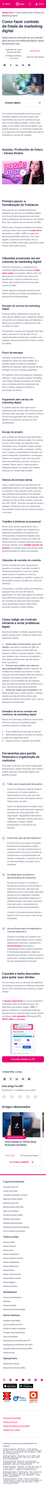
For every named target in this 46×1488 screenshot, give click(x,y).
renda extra (35, 230)
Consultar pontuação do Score (15, 1195)
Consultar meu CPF (10, 1187)
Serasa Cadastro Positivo (13, 1258)
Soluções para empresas (12, 1223)
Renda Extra (8, 12)
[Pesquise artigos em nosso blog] (30, 4)
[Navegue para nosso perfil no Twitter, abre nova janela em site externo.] (23, 1380)
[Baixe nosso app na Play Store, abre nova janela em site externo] (26, 1387)
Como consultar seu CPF (13, 1325)
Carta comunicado (10, 1337)
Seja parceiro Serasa (11, 1364)
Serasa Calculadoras (11, 1262)
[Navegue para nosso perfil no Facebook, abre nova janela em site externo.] (29, 1380)
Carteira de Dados (10, 1286)
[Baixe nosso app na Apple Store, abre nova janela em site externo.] (10, 1387)
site (14, 1016)
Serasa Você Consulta (11, 1274)
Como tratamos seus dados (14, 1231)
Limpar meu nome (10, 1191)
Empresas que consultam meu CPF (17, 1341)
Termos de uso (9, 1353)
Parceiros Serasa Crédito (13, 1215)
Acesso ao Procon (10, 1422)
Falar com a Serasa (10, 1211)
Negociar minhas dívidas (12, 1199)
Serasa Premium (9, 1246)
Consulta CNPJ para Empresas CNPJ (17, 1349)
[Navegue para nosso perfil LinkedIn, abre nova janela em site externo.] (35, 1380)
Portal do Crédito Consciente (14, 1329)
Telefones (7, 1301)
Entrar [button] (41, 4)
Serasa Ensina (8, 1270)
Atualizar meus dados (11, 1219)
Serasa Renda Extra (11, 1266)
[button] (4, 65)
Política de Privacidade (12, 1418)
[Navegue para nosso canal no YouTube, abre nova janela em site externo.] (17, 1380)
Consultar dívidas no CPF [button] (23, 1059)
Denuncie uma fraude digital (14, 1309)
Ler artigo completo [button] (19, 1162)
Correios (20, 1019)
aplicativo (21, 1016)
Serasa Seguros (9, 1282)
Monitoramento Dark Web (13, 1207)
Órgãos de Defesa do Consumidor (16, 1426)
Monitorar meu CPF (11, 1203)
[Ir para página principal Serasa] (20, 4)
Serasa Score (8, 1250)
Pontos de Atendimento (12, 1297)
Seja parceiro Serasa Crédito (14, 1368)
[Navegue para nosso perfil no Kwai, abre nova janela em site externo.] (42, 1380)
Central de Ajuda (9, 1305)
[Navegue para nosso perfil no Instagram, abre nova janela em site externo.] (4, 1380)
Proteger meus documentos (14, 1333)
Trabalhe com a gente (11, 1430)
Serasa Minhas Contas (12, 1278)
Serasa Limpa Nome (13, 1001)
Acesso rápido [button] (12, 102)
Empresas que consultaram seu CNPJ (18, 1345)
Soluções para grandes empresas (16, 1227)
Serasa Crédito (9, 1242)
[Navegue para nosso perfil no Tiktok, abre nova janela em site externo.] (10, 1380)
